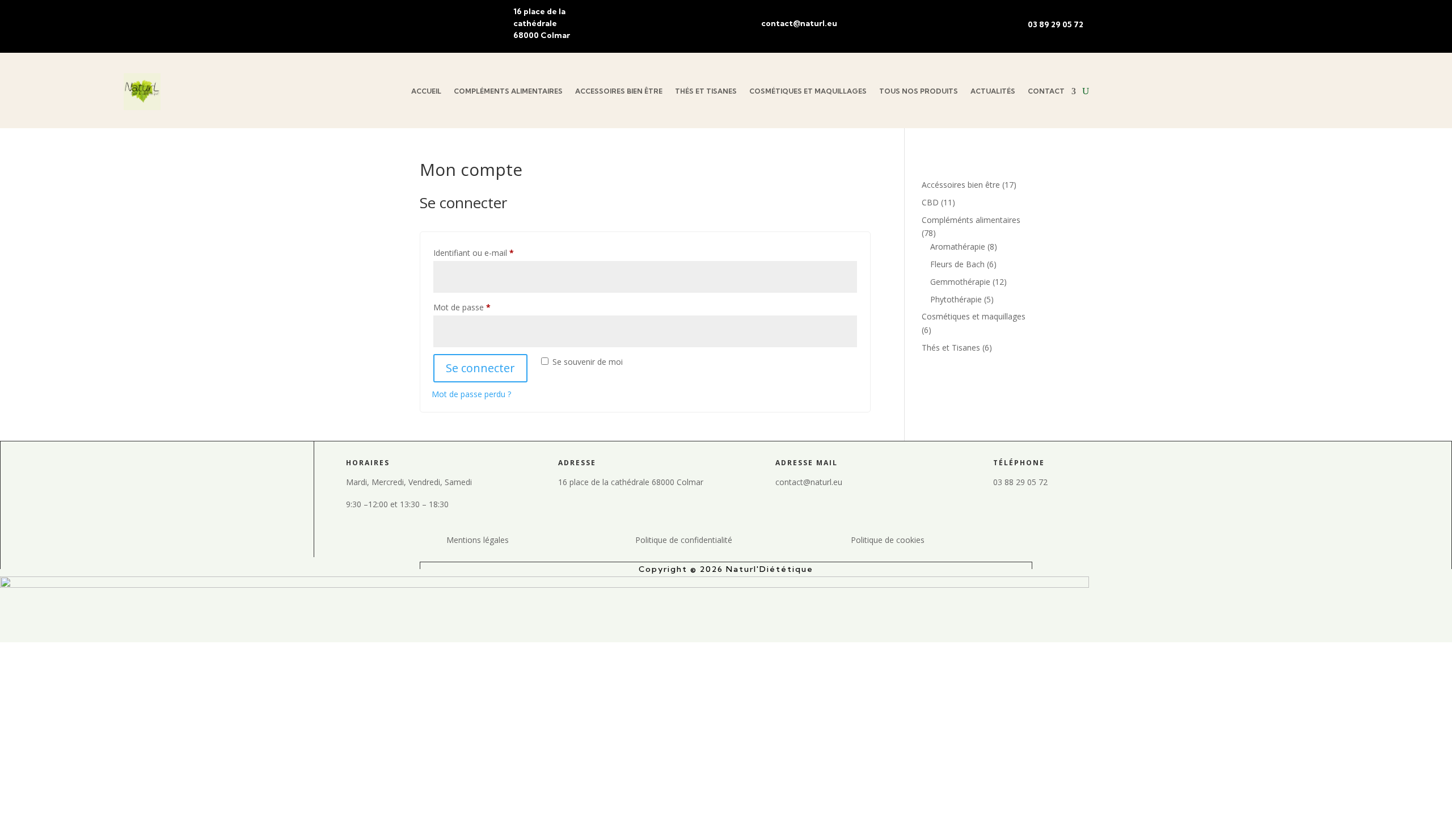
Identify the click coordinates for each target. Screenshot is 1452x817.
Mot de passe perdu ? (471, 394)
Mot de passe (481, 307)
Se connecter (480, 368)
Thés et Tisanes (706, 91)
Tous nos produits (918, 91)
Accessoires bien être (618, 91)
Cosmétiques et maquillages (808, 91)
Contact (1046, 91)
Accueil (426, 91)
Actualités (992, 91)
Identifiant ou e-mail (493, 252)
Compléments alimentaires (508, 91)
